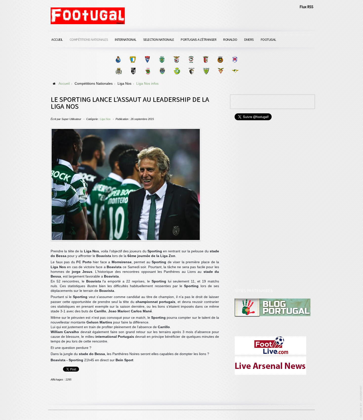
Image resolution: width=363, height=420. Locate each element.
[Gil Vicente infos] (147, 59)
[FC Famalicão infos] (133, 59)
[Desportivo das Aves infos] (221, 71)
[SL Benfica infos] (176, 59)
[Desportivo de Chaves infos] (162, 71)
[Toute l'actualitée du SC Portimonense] (191, 71)
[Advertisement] (272, 205)
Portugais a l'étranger (198, 39)
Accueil (57, 39)
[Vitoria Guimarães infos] (133, 71)
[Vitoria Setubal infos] (177, 71)
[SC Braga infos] (206, 59)
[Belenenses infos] (235, 59)
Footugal (268, 39)
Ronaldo (230, 39)
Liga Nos (105, 119)
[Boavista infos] (119, 71)
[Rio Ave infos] (220, 59)
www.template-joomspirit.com (361, 401)
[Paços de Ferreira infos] (148, 71)
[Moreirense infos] (235, 71)
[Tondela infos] (206, 71)
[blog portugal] (272, 307)
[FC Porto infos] (118, 59)
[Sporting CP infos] (162, 59)
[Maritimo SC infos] (191, 59)
